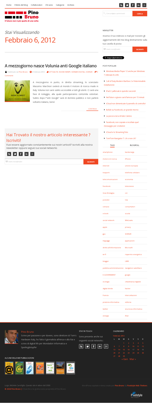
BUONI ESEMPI (65, 72)
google (127, 275)
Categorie (60, 5)
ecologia (106, 282)
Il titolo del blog (21, 5)
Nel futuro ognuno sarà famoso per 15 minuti (125, 97)
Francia (106, 295)
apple (105, 227)
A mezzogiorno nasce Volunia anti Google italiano (51, 66)
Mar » (133, 359)
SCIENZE (128, 234)
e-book (105, 213)
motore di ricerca (110, 159)
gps (104, 234)
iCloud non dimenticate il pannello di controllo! (126, 103)
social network (108, 220)
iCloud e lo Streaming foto (117, 132)
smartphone (108, 152)
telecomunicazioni (110, 179)
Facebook (106, 186)
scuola (127, 213)
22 (124, 353)
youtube (106, 200)
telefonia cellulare (132, 172)
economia (129, 179)
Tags (112, 145)
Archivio (70, 5)
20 (114, 353)
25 (138, 353)
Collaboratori (36, 5)
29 (124, 356)
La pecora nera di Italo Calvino (119, 116)
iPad (126, 316)
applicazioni (129, 241)
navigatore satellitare (133, 268)
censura (106, 207)
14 (119, 349)
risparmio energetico (133, 254)
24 (133, 353)
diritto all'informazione (112, 247)
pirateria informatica (111, 302)
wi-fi (104, 254)
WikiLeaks (129, 220)
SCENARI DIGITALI (78, 72)
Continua (92, 109)
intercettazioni (131, 295)
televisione (129, 186)
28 (119, 356)
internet (106, 166)
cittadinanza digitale (133, 282)
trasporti (106, 172)
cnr (126, 193)
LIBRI (127, 261)
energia (106, 316)
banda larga (129, 152)
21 (119, 353)
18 (138, 349)
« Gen (125, 359)
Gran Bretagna (108, 193)
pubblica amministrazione (113, 268)
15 (124, 349)
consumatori (130, 207)
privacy (128, 227)
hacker (127, 288)
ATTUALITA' (53, 72)
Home (8, 5)
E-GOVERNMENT (109, 275)
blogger (106, 261)
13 (114, 349)
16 (128, 349)
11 (138, 346)
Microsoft (129, 247)
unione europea (131, 166)
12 (143, 346)
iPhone (128, 159)
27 (114, 356)
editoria (128, 302)
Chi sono (49, 5)
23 (128, 353)
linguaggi (106, 241)
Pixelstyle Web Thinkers (137, 385)
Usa (126, 200)
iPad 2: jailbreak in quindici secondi (121, 91)
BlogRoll (134, 145)
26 (143, 353)
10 (133, 346)
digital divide (108, 288)
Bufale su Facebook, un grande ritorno (122, 110)
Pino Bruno (23, 72)
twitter (105, 309)
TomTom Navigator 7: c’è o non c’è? (121, 138)
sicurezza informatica (133, 309)
